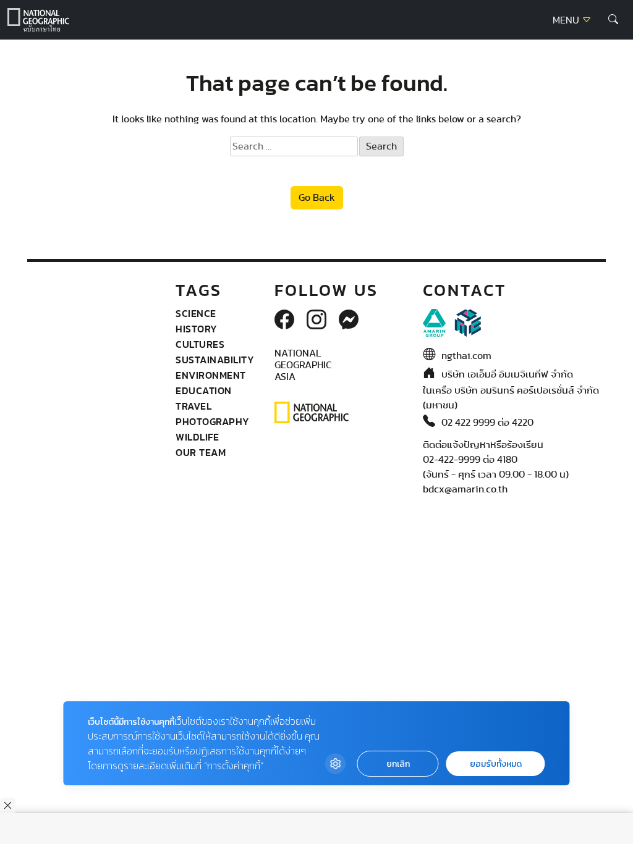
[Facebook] (284, 321)
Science (196, 313)
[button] (613, 20)
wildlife (197, 436)
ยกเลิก (398, 763)
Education (204, 390)
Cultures (200, 344)
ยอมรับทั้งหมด (496, 763)
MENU (567, 20)
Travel (193, 406)
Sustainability (215, 359)
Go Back (317, 198)
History (197, 328)
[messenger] (349, 321)
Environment (211, 375)
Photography (213, 421)
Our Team (201, 452)
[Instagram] (316, 321)
